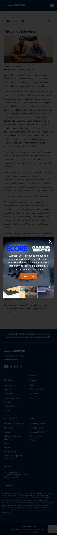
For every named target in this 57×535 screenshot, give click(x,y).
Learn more (28, 276)
